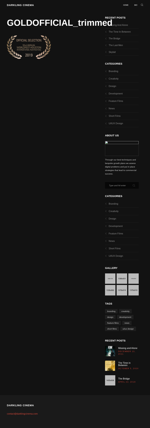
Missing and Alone (118, 25)
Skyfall (112, 52)
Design (112, 86)
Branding (113, 71)
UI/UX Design (116, 123)
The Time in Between (120, 32)
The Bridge (114, 38)
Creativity (114, 78)
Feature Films (116, 101)
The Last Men (116, 45)
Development (116, 93)
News (112, 108)
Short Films (115, 116)
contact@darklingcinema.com (22, 414)
